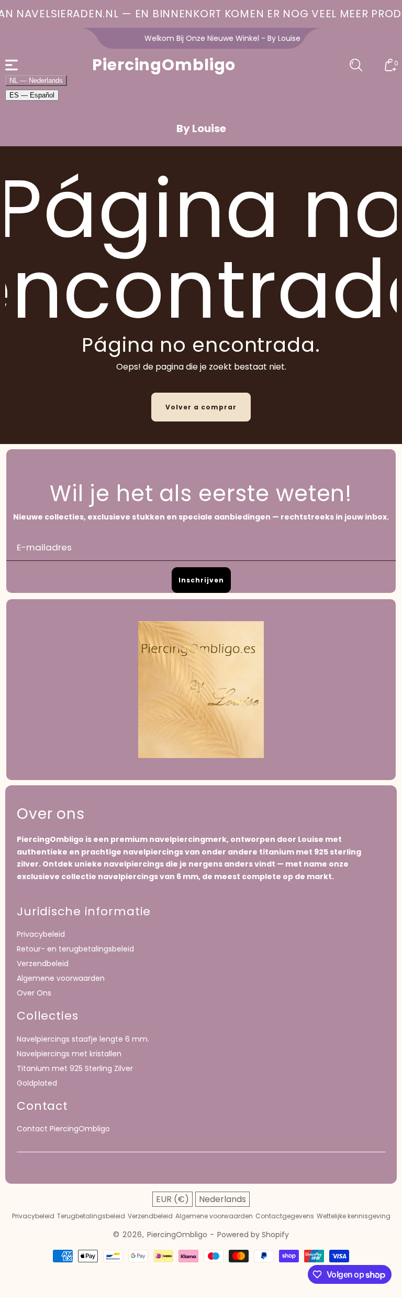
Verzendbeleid (43, 963)
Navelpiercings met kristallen (69, 1053)
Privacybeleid (41, 934)
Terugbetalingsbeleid (91, 1216)
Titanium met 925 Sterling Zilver (75, 1068)
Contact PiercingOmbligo (63, 1128)
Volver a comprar (201, 407)
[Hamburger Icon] (11, 65)
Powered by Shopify (253, 1234)
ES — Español (31, 95)
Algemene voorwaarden (61, 978)
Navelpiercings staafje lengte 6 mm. (83, 1039)
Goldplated (37, 1083)
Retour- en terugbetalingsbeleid (75, 949)
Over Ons (34, 993)
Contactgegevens (284, 1216)
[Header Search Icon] (356, 65)
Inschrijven (201, 580)
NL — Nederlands (36, 80)
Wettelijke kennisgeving (353, 1216)
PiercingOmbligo (177, 1234)
